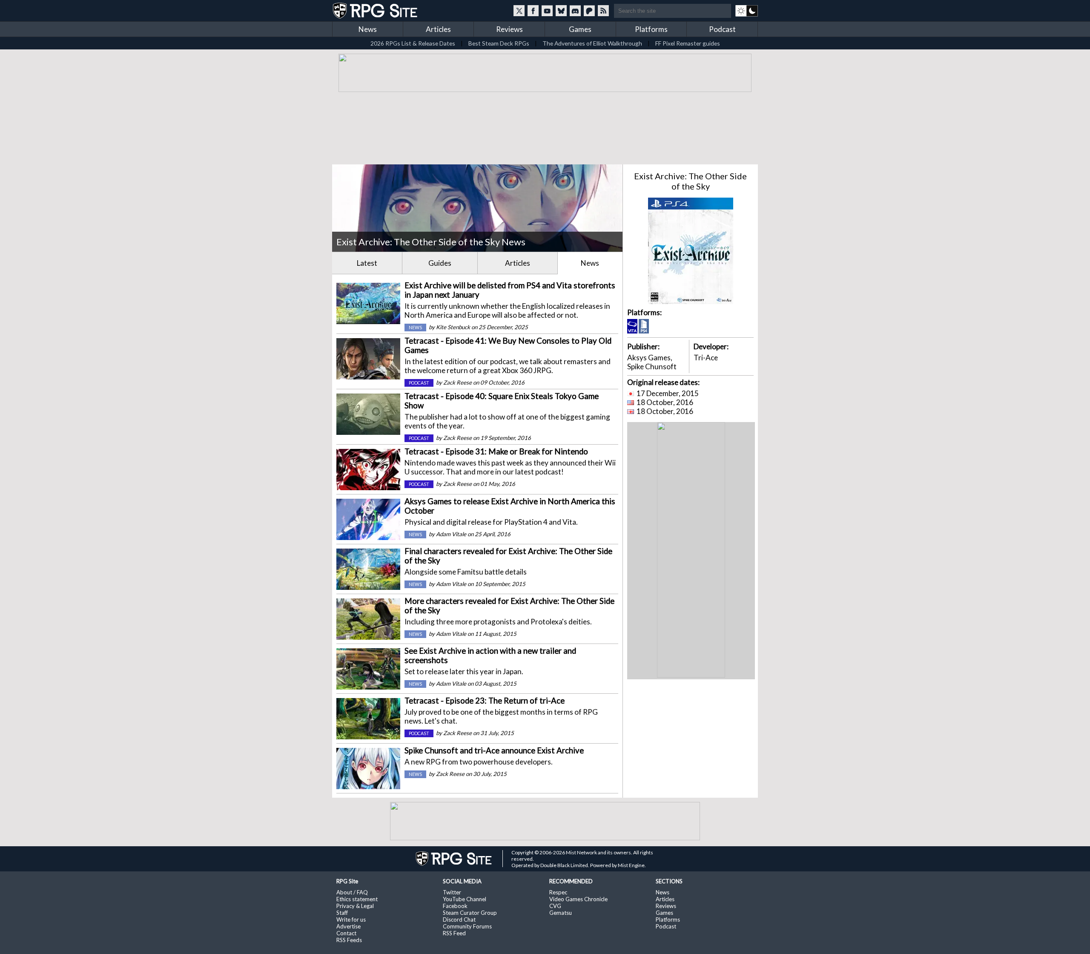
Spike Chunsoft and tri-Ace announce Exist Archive (494, 750)
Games (580, 29)
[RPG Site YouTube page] (547, 10)
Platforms (651, 29)
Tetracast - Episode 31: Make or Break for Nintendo (496, 451)
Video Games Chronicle (578, 899)
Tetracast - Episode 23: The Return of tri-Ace (484, 700)
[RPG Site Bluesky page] (561, 10)
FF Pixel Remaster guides (687, 43)
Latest (367, 263)
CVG (555, 905)
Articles (438, 29)
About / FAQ (352, 892)
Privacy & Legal (355, 905)
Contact (346, 933)
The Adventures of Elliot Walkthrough (592, 43)
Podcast (722, 29)
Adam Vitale (451, 534)
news (415, 327)
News (368, 29)
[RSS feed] (603, 10)
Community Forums (467, 926)
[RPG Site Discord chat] (575, 10)
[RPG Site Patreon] (589, 10)
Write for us (351, 919)
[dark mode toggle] (746, 11)
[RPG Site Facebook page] (533, 10)
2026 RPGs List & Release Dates (412, 43)
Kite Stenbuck (453, 327)
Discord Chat (459, 919)
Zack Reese (457, 382)
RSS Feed (454, 933)
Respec (558, 892)
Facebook (455, 905)
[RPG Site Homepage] (376, 10)
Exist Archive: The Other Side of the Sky (690, 181)
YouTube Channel (464, 899)
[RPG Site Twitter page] (519, 10)
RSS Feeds (349, 940)
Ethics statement (357, 899)
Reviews (509, 29)
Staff (342, 912)
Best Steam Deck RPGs (498, 43)
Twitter (452, 892)
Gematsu (560, 912)
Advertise (348, 926)
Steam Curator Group (470, 912)
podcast (419, 382)
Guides (439, 263)
